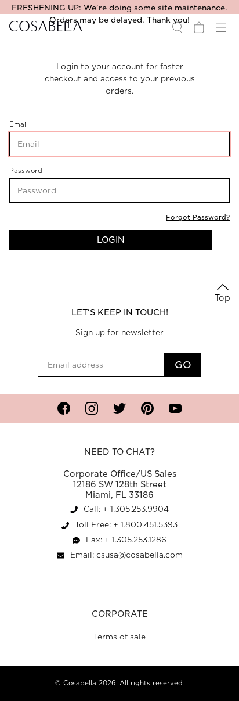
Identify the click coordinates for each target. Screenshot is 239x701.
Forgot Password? (198, 217)
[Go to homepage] (45, 27)
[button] (222, 293)
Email (36, 125)
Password (42, 171)
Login (111, 240)
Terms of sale (119, 636)
